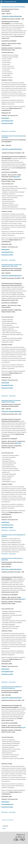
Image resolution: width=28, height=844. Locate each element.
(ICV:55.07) (17, 176)
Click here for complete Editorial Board (12, 16)
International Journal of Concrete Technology (13, 6)
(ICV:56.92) (18, 443)
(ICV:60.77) (22, 599)
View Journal (4, 131)
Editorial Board (5, 118)
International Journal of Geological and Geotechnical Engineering (11, 687)
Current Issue (12, 131)
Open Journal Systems (7, 820)
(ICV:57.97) (22, 727)
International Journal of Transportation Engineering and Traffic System (11, 265)
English (4, 828)
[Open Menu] (1, 1)
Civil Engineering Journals (10, 1)
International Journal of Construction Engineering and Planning (11, 401)
